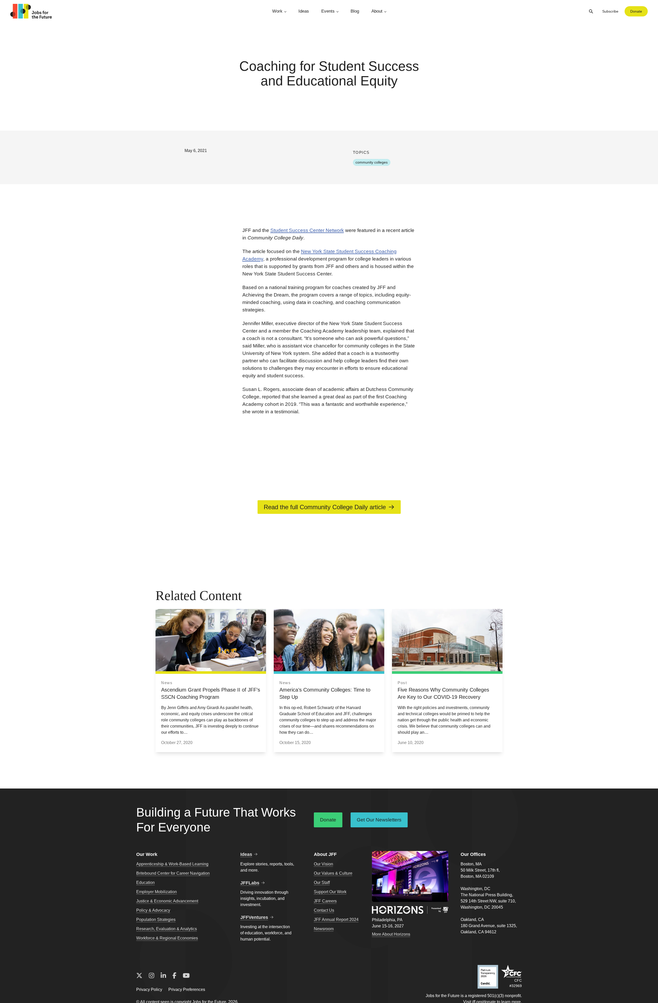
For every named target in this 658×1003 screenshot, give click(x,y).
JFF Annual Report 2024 (336, 919)
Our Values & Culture (333, 873)
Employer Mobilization (156, 892)
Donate (636, 11)
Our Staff (322, 882)
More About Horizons (391, 934)
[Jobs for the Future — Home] (31, 11)
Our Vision (323, 864)
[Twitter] (139, 975)
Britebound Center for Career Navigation (173, 873)
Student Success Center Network (307, 230)
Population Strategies (156, 919)
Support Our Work (330, 892)
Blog (355, 11)
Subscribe (610, 11)
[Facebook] (174, 975)
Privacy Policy (149, 989)
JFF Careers (325, 901)
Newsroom (324, 929)
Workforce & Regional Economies (167, 938)
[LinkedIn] (163, 975)
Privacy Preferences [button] (186, 989)
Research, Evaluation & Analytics (166, 929)
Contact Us (324, 910)
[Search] (591, 11)
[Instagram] (151, 975)
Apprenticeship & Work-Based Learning (172, 864)
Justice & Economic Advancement (167, 901)
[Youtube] (186, 975)
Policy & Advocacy (153, 910)
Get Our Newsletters (379, 819)
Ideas (303, 11)
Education (145, 882)
